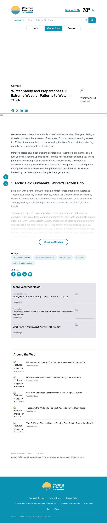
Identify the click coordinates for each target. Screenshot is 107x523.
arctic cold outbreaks (21, 257)
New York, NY (72, 10)
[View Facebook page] (5, 176)
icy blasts (80, 257)
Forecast (71, 28)
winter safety (65, 257)
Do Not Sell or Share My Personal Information (35, 503)
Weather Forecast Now (21, 453)
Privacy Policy (55, 498)
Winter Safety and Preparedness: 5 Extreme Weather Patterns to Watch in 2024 (47, 457)
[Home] (53, 486)
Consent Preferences (70, 503)
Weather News (53, 28)
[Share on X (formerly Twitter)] (17, 110)
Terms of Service (36, 498)
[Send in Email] (26, 110)
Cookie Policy (72, 498)
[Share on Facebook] (12, 110)
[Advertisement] (53, 56)
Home (35, 28)
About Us (88, 503)
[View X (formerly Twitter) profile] (5, 183)
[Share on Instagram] (21, 110)
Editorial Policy (53, 509)
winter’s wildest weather (45, 257)
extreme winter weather (22, 263)
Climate (16, 85)
